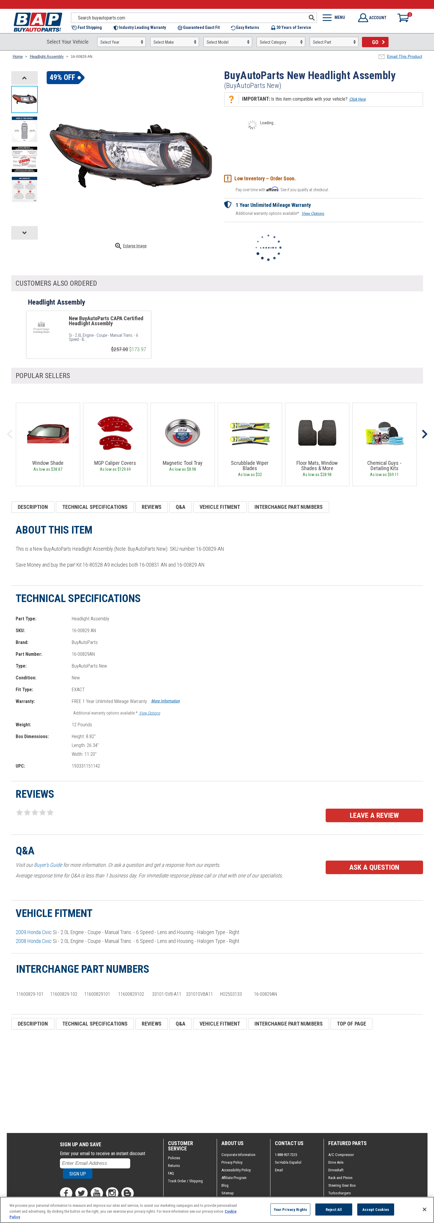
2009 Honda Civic (34, 932)
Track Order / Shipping (185, 1181)
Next (425, 434)
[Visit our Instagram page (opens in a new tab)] (112, 1193)
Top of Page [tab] (351, 1024)
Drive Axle (335, 1162)
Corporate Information (238, 1154)
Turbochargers (339, 1193)
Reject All (334, 1209)
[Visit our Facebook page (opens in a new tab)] (66, 1193)
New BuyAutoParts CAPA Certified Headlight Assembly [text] (106, 321)
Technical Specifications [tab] (95, 507)
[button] (89, 27)
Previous (10, 434)
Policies (174, 1158)
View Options (313, 213)
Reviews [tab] (151, 507)
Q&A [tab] (180, 507)
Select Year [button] (109, 42)
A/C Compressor (341, 1154)
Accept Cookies (375, 1209)
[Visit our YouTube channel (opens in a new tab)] (97, 1193)
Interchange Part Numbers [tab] (288, 507)
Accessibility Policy (236, 1170)
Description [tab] (33, 507)
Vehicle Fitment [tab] (220, 507)
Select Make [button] (164, 42)
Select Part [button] (322, 42)
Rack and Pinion (340, 1177)
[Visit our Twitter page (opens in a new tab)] (81, 1193)
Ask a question (374, 867)
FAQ (171, 1173)
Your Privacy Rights (290, 1209)
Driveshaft (336, 1170)
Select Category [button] (273, 42)
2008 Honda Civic (34, 941)
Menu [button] (340, 17)
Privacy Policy (231, 1162)
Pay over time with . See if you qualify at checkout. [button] (282, 189)
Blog (225, 1185)
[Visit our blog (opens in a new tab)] (127, 1193)
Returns (174, 1165)
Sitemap (227, 1193)
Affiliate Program (234, 1177)
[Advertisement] (188, 1081)
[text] (107, 337)
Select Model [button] (218, 42)
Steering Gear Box (342, 1185)
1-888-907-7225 (286, 1154)
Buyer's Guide (48, 865)
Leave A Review (374, 815)
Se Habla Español (288, 1162)
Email (279, 1170)
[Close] (424, 1209)
